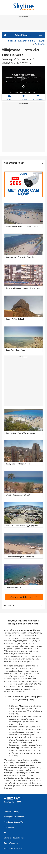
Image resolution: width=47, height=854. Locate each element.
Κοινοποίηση (38, 99)
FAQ (5, 832)
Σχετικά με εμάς (11, 811)
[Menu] (40, 35)
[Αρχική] (5, 35)
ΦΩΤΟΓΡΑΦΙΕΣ (10, 605)
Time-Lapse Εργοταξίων (14, 822)
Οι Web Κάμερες (22, 35)
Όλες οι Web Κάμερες (23, 596)
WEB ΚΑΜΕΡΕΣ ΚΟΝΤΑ (14, 163)
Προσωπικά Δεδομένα (13, 848)
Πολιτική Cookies (11, 843)
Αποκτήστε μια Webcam (14, 816)
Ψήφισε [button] (23, 99)
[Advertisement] (23, 23)
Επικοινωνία (9, 827)
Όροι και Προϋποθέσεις (14, 837)
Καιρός (9, 99)
